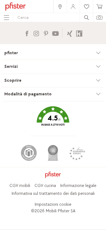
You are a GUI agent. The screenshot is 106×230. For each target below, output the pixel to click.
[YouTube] (55, 32)
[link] (59, 6)
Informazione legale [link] (78, 185)
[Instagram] (36, 32)
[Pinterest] (46, 32)
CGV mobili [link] (20, 185)
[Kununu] (79, 32)
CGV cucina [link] (45, 185)
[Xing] (69, 32)
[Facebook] (27, 32)
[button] (53, 120)
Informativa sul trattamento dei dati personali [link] (53, 193)
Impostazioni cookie (53, 204)
